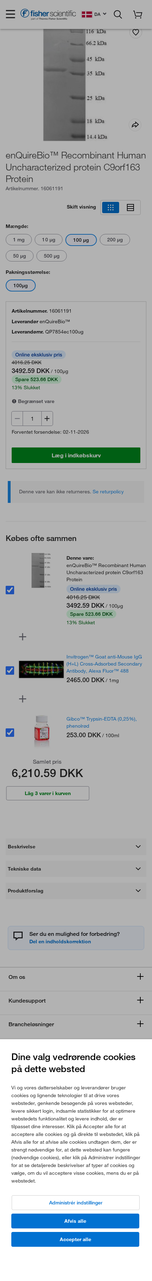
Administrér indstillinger (76, 1202)
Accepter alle (75, 1239)
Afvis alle (75, 1221)
